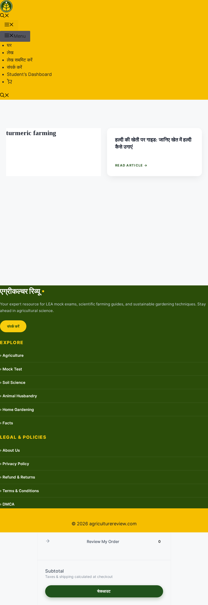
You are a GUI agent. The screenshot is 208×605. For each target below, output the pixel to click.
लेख (10, 52)
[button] (4, 16)
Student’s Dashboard (29, 74)
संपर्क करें (14, 67)
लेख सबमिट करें (19, 59)
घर (9, 45)
